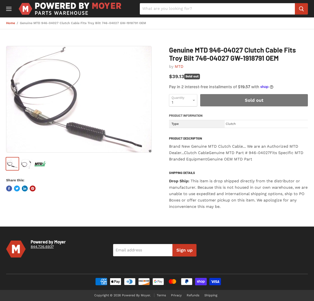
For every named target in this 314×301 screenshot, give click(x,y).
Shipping (210, 295)
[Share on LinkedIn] (25, 188)
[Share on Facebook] (9, 188)
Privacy (176, 295)
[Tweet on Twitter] (17, 188)
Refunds (193, 295)
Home (10, 23)
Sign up (184, 250)
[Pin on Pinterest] (33, 188)
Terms (161, 295)
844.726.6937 (42, 246)
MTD (179, 66)
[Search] (301, 8)
